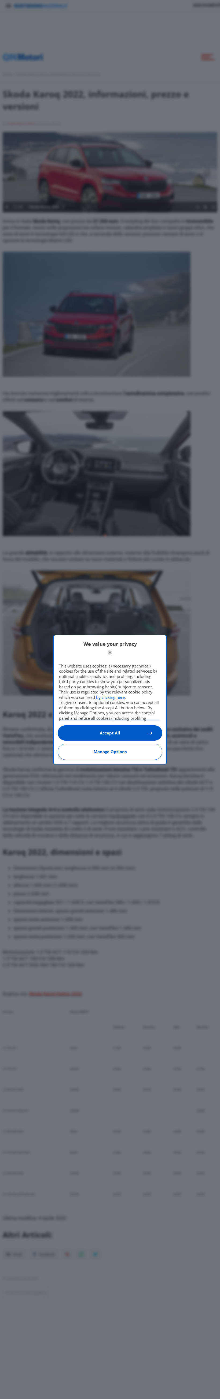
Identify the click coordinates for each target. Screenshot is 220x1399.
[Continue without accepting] (110, 652)
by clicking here (110, 697)
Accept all (110, 733)
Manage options (110, 751)
